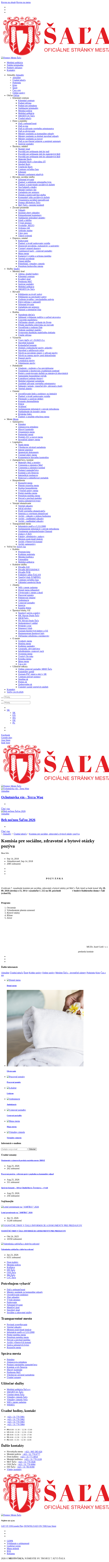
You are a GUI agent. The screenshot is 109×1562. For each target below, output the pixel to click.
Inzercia (21, 605)
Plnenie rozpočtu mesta (28, 485)
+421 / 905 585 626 (33, 1451)
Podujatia (16, 82)
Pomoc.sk (22, 682)
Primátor (22, 424)
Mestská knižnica (26, 557)
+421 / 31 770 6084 (26, 1464)
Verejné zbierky (25, 388)
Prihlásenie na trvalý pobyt (30, 294)
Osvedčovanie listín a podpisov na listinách (37, 393)
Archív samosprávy (27, 544)
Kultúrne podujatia (26, 554)
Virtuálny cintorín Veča (17, 1399)
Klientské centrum (26, 100)
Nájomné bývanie (26, 179)
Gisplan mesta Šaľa (15, 1394)
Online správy (18, 93)
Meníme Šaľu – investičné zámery (70, 973)
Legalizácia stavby (26, 360)
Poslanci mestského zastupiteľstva (22, 1364)
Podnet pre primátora (27, 105)
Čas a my (16, 90)
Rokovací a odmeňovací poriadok (33, 478)
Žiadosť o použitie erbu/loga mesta (33, 416)
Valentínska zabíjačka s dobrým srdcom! (17, 1249)
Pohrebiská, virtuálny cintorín (31, 263)
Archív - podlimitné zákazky (31, 518)
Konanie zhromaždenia (28, 401)
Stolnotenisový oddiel (28, 623)
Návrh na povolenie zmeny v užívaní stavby (38, 353)
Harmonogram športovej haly (31, 633)
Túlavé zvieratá (25, 235)
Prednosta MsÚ (25, 281)
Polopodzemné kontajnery (30, 215)
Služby (17, 269)
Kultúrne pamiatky (26, 646)
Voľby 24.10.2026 (15, 692)
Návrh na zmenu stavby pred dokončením (37, 355)
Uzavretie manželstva (27, 320)
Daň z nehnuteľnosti (27, 123)
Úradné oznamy (14, 1377)
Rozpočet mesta (25, 483)
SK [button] (8, 710)
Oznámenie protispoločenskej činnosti (35, 531)
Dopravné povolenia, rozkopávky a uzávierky (38, 246)
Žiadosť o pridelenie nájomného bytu (34, 182)
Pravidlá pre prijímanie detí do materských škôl (39, 154)
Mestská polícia (25, 110)
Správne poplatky (26, 144)
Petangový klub (25, 628)
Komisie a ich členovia (28, 473)
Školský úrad (24, 149)
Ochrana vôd (24, 228)
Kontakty (11, 70)
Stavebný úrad (13, 1310)
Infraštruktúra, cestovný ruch (31, 651)
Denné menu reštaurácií (28, 590)
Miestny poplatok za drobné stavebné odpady (38, 136)
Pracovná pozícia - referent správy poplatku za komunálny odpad (27, 1174)
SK (13, 712)
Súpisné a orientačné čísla (29, 309)
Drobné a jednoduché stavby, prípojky (35, 348)
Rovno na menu (23, 2)
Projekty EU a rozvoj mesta (30, 437)
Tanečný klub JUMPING (29, 577)
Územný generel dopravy (29, 248)
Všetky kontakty (14, 1469)
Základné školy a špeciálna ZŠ (32, 161)
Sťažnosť (22, 406)
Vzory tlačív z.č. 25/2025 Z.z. (31, 340)
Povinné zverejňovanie (17, 1324)
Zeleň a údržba (25, 220)
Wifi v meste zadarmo (28, 587)
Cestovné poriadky (26, 603)
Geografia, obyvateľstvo (29, 648)
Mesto (15, 419)
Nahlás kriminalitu (15, 65)
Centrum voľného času (28, 169)
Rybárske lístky (25, 414)
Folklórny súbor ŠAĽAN (29, 574)
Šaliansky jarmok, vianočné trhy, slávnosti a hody (40, 386)
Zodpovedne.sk (25, 684)
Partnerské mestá (25, 434)
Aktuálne (16, 77)
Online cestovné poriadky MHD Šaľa (35, 669)
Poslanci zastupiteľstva (28, 470)
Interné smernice (25, 450)
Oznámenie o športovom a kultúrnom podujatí (38, 371)
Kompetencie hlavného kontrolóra (33, 457)
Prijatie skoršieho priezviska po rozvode (36, 325)
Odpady (21, 210)
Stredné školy (24, 164)
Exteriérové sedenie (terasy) (30, 378)
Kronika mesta (24, 659)
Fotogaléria (23, 559)
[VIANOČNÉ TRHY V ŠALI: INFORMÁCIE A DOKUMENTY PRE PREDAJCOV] (41, 1225)
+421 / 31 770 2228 (33, 1459)
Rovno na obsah (8, 2)
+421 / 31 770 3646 (26, 1462)
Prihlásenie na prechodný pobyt (32, 297)
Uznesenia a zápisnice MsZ (30, 465)
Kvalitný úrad (24, 279)
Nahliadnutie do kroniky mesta (32, 411)
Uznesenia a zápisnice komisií (31, 467)
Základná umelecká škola (29, 582)
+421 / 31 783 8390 (25, 1467)
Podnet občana (24, 103)
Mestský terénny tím (27, 190)
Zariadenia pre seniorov (28, 192)
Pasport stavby (24, 358)
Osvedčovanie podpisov (17, 1294)
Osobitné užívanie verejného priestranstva (36, 383)
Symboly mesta (25, 641)
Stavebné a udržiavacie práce (31, 350)
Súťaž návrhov (25, 508)
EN (14, 715)
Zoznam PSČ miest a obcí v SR (32, 674)
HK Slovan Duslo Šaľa (28, 615)
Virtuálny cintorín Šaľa (17, 1397)
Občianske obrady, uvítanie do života (34, 322)
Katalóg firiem (24, 608)
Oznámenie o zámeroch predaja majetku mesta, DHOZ (23, 1160)
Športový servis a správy (29, 613)
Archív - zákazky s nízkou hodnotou (34, 516)
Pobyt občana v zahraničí (29, 302)
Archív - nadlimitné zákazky (31, 521)
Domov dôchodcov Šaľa (29, 202)
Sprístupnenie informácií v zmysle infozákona (38, 409)
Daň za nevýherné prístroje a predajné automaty (39, 141)
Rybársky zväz (24, 625)
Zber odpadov (13, 1297)
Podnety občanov (14, 67)
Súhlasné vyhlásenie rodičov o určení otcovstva (39, 317)
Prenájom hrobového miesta (30, 266)
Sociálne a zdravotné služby (19, 1312)
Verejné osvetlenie (26, 258)
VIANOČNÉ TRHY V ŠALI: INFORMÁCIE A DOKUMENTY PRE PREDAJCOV (33, 1231)
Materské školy (25, 159)
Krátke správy (35, 973)
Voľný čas (21, 546)
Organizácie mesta (26, 432)
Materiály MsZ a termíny (29, 462)
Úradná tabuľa (19, 80)
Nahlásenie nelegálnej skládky (31, 218)
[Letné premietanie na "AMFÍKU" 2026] (20, 1207)
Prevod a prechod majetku (30, 498)
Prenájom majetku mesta (29, 495)
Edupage (22, 172)
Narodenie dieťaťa (26, 314)
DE (14, 720)
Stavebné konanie (26, 342)
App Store (40, 1526)
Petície (21, 404)
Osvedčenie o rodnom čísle (30, 327)
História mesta (24, 643)
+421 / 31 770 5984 (16, 1424)
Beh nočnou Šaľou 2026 (18, 820)
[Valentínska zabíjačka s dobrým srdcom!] (20, 1244)
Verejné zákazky (25, 506)
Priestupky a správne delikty (30, 399)
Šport (14, 88)
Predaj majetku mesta (27, 493)
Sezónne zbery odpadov (29, 212)
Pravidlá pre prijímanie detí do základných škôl (39, 156)
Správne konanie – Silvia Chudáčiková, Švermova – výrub (24, 1188)
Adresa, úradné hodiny (28, 274)
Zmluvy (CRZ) (25, 534)
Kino (14, 85)
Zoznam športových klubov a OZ (33, 631)
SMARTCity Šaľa (26, 116)
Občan (16, 95)
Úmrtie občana (24, 335)
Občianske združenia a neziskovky (33, 636)
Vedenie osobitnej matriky (29, 330)
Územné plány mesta (27, 455)
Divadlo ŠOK (24, 572)
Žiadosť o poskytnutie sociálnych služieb (36, 184)
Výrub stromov (25, 223)
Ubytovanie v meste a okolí (30, 592)
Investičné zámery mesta (29, 439)
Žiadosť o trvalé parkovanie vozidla (34, 243)
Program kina (24, 552)
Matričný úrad (13, 1307)
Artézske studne (25, 230)
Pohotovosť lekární (26, 597)
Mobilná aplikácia (15, 62)
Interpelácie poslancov (28, 475)
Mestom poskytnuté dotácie (30, 539)
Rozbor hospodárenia (27, 488)
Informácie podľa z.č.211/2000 (32, 526)
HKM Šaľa (23, 618)
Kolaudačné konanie (27, 345)
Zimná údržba (24, 261)
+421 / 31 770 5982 (16, 1419)
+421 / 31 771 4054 (29, 1456)
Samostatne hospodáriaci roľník (32, 376)
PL (13, 723)
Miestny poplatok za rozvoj (30, 139)
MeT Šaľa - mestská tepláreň (31, 205)
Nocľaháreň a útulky (27, 187)
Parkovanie (23, 241)
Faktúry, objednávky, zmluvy (31, 536)
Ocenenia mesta (25, 654)
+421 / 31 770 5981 (16, 1417)
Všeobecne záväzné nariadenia (32, 447)
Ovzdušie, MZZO (26, 225)
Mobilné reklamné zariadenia (31, 381)
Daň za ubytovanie (26, 131)
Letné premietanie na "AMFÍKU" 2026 (17, 1212)
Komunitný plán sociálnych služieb (34, 197)
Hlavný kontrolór (26, 429)
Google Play (12, 1526)
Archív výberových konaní (30, 541)
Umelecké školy (25, 167)
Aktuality (20, 75)
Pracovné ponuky (26, 595)
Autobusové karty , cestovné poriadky (35, 251)
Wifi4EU (11, 1405)
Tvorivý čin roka (25, 656)
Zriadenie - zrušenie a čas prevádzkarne (36, 368)
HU (14, 718)
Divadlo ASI (24, 567)
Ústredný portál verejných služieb (33, 687)
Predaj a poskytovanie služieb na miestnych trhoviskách (43, 373)
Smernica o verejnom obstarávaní (33, 513)
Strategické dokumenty (28, 452)
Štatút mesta (23, 444)
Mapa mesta (23, 253)
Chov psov (23, 233)
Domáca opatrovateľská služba (32, 195)
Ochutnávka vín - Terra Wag (22, 797)
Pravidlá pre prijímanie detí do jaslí (33, 151)
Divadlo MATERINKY (29, 569)
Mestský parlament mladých (30, 174)
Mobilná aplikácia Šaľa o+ (19, 1389)
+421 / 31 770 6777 (31, 1454)
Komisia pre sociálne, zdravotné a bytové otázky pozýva (54, 834)
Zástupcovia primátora (28, 427)
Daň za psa (23, 126)
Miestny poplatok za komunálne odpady (36, 133)
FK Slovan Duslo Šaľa (28, 620)
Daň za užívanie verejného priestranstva (36, 128)
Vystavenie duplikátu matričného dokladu (36, 332)
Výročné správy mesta (28, 490)
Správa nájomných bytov (29, 501)
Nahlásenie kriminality (28, 108)
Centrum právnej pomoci (29, 676)
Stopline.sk (23, 679)
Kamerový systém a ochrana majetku (34, 256)
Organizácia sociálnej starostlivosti (33, 200)
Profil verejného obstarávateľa (31, 511)
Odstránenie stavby (26, 363)
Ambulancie (23, 600)
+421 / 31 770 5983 (16, 1422)
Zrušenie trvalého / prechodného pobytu (36, 299)
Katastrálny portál (26, 671)
